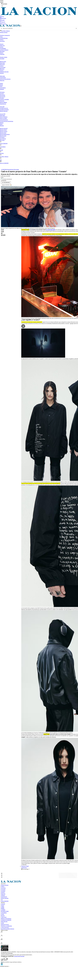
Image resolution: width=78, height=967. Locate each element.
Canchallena (3, 87)
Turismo (2, 93)
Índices (1, 52)
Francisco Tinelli (25, 866)
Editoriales (2, 76)
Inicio (2, 16)
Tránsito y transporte (5, 35)
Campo (1, 47)
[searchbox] (38, 28)
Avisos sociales (3, 118)
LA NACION (4, 169)
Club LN (3, 22)
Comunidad (2, 67)
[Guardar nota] (1, 230)
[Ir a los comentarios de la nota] (3, 230)
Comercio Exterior (4, 50)
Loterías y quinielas (4, 99)
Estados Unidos (3, 57)
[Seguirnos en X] (1, 936)
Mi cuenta (3, 24)
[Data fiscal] (2, 964)
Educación (2, 64)
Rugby (1, 85)
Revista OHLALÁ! (3, 128)
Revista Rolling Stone (5, 134)
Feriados (2, 98)
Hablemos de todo (4, 71)
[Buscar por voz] (76, 28)
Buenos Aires (3, 61)
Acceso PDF (2, 114)
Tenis (1, 86)
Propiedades (3, 48)
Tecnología (2, 95)
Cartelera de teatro (4, 109)
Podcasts (2, 101)
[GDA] (4, 960)
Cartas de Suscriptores (5, 79)
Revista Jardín (3, 136)
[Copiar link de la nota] (1, 233)
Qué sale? (2, 106)
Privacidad (22, 956)
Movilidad (2, 51)
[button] (39, 94)
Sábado (1, 122)
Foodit (2, 20)
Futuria (1, 44)
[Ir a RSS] (1, 943)
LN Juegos (2, 92)
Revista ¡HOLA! (3, 130)
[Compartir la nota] (1, 231)
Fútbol (1, 83)
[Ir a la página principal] (39, 14)
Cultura (1, 66)
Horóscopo (2, 96)
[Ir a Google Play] (4, 947)
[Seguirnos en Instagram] (1, 939)
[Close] (1, 873)
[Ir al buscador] (2, 6)
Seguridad (2, 63)
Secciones (3, 18)
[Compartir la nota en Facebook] (1, 235)
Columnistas (3, 77)
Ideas (1, 124)
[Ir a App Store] (4, 950)
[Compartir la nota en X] (3, 235)
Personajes (16, 169)
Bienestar (2, 69)
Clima (1, 36)
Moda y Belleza (3, 102)
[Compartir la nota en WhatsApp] (3, 231)
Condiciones (17, 956)
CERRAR (1, 0)
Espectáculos (10, 169)
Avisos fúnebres (3, 117)
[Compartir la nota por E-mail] (4, 235)
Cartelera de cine (4, 108)
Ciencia (1, 70)
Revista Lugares (3, 131)
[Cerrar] (20, 26)
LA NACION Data (4, 38)
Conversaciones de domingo (6, 121)
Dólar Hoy (2, 45)
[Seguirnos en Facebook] (1, 932)
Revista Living (3, 133)
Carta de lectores (4, 119)
